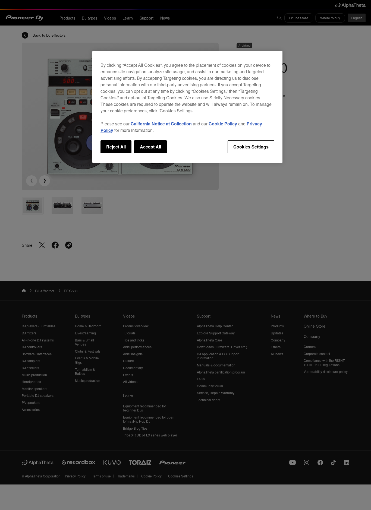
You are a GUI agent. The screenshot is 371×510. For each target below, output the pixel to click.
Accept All (150, 147)
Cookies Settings (251, 147)
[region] (187, 107)
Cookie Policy (223, 124)
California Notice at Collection (161, 124)
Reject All (116, 147)
